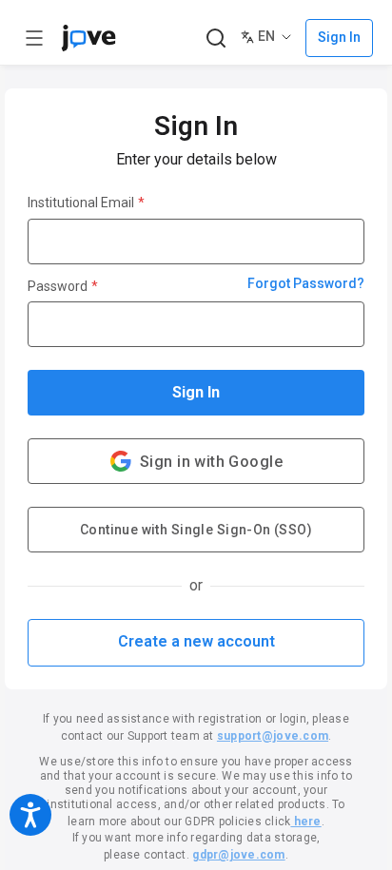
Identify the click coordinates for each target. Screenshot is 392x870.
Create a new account (196, 641)
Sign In (196, 392)
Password (63, 286)
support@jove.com (272, 736)
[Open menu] (34, 38)
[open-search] (215, 38)
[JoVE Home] (88, 38)
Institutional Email (86, 202)
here (305, 821)
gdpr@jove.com (238, 854)
